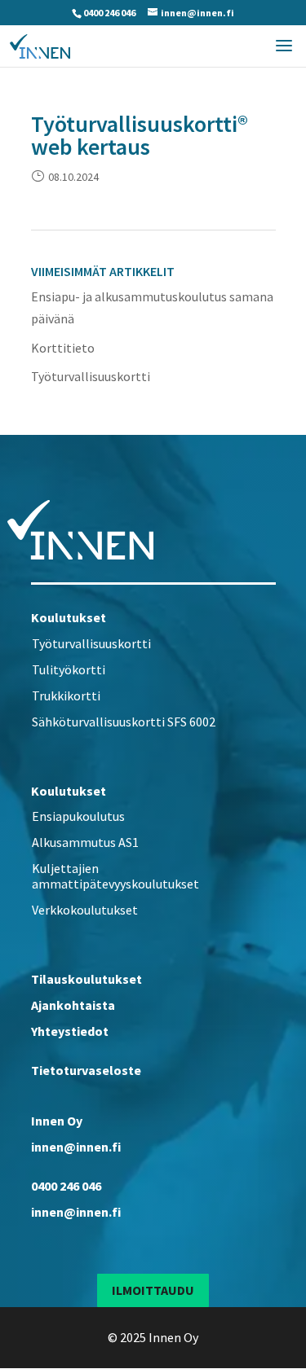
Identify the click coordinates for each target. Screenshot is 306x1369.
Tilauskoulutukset (86, 979)
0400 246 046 (109, 13)
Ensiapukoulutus (78, 816)
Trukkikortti (66, 695)
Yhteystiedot (70, 1031)
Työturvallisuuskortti (90, 376)
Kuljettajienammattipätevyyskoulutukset (115, 876)
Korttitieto (63, 348)
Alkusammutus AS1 (85, 842)
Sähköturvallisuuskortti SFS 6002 (123, 721)
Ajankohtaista (73, 1005)
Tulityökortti (68, 669)
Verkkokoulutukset (85, 910)
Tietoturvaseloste (86, 1070)
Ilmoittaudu (153, 1290)
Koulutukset (68, 617)
